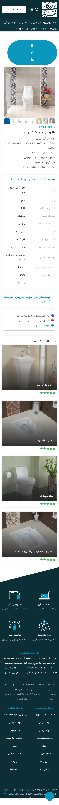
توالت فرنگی (44, 722)
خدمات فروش (44, 753)
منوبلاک (42, 28)
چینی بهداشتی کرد (27, 22)
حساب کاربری (14, 9)
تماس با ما (44, 769)
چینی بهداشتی (44, 22)
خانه (55, 22)
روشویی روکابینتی (44, 738)
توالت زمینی (44, 730)
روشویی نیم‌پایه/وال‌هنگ (44, 714)
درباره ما (44, 761)
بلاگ (44, 745)
